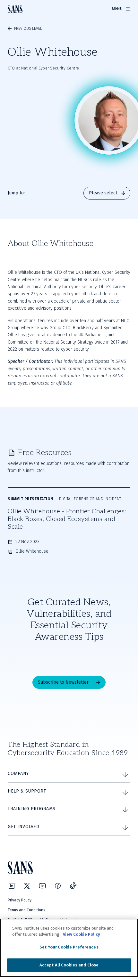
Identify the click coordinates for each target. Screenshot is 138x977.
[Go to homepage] (15, 9)
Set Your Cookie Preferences (69, 947)
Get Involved (23, 826)
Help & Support (27, 791)
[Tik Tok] (73, 886)
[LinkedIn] (11, 886)
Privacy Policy (19, 900)
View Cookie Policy (81, 934)
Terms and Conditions (26, 910)
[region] (69, 948)
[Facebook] (58, 886)
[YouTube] (42, 886)
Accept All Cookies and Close (69, 965)
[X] (27, 886)
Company (18, 773)
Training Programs (32, 808)
